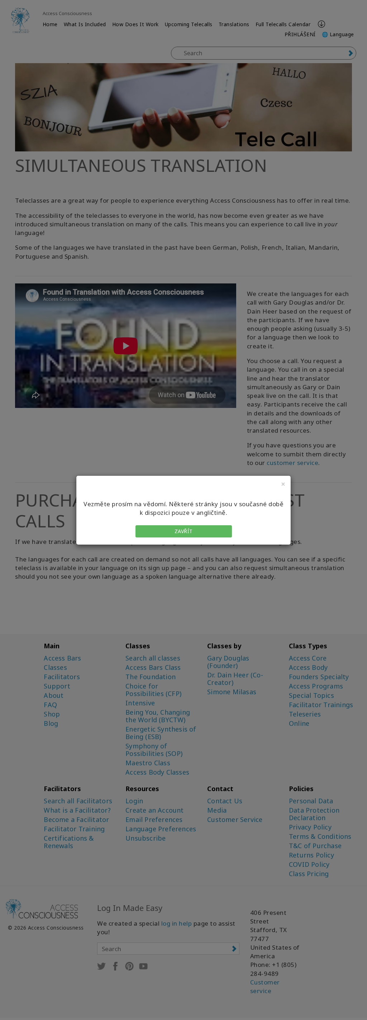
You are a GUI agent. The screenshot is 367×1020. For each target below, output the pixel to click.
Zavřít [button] (184, 531)
